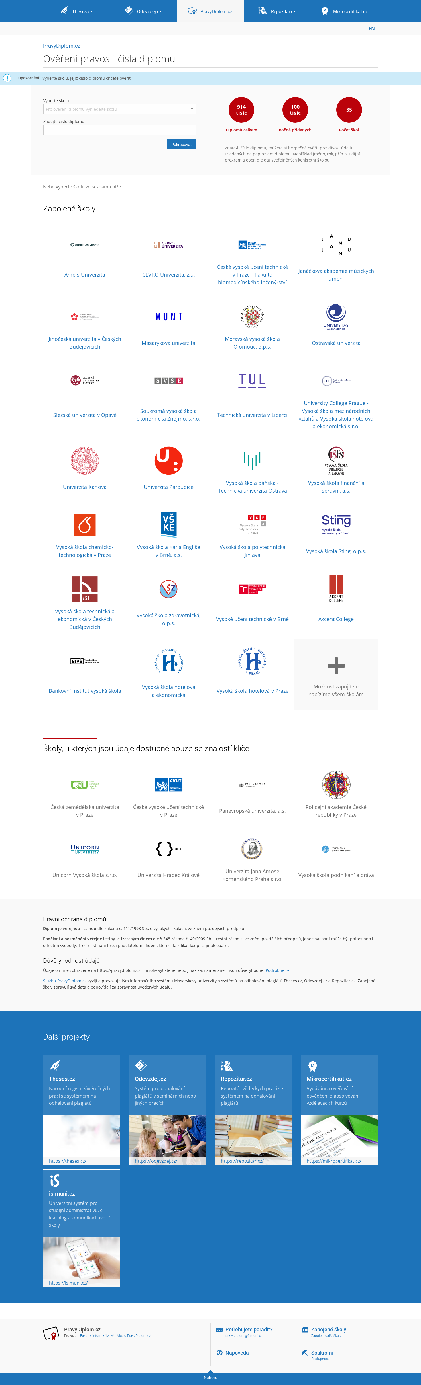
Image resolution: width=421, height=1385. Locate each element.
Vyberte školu (56, 100)
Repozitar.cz (236, 1078)
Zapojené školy (328, 1329)
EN (372, 28)
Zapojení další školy (326, 1336)
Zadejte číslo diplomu (63, 121)
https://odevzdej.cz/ (156, 1161)
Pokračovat (181, 144)
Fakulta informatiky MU (98, 1336)
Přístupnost (320, 1359)
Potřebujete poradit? (249, 1329)
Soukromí (322, 1353)
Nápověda (237, 1353)
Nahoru (210, 1377)
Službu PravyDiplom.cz (64, 980)
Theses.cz (62, 1078)
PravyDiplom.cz (61, 45)
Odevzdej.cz (150, 1078)
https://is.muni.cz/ (68, 1283)
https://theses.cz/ (67, 1161)
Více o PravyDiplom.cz (134, 1336)
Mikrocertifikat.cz (329, 1078)
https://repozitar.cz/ (242, 1161)
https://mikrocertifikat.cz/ (334, 1161)
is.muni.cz (62, 1193)
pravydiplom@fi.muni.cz (244, 1336)
